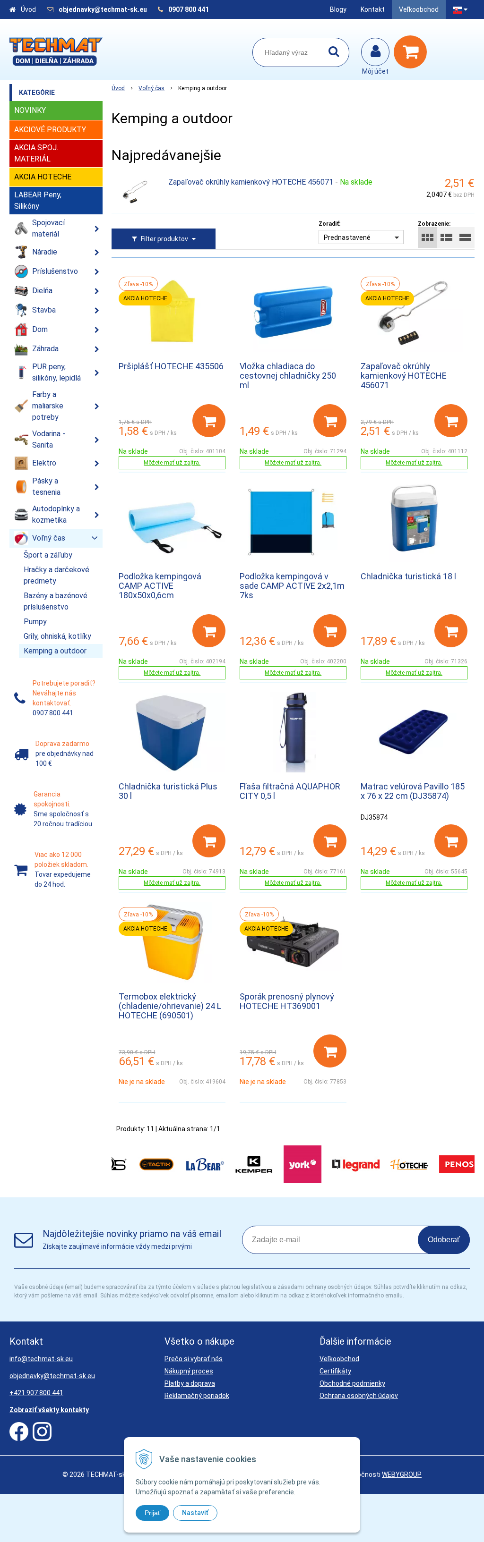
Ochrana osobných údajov (359, 1395)
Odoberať (444, 1240)
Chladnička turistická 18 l (408, 576)
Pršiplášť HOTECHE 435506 (171, 366)
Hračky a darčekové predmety (56, 575)
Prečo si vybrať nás (193, 1359)
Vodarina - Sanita (48, 439)
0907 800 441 (188, 9)
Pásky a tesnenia (46, 486)
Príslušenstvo (55, 271)
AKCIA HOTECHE (42, 176)
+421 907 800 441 (36, 1393)
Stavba (44, 309)
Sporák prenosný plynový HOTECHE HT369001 (287, 1001)
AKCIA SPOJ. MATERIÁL (36, 153)
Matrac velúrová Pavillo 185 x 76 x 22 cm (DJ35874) (413, 791)
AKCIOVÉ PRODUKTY (50, 129)
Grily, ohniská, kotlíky (57, 636)
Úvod (28, 9)
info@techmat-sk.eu (41, 1359)
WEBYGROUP (402, 1474)
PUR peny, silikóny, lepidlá (56, 372)
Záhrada (45, 348)
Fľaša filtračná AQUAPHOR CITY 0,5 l (290, 791)
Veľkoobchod (419, 9)
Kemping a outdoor (55, 650)
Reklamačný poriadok (196, 1395)
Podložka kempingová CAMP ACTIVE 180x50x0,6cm (160, 585)
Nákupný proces (188, 1371)
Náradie (44, 251)
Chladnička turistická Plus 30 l (168, 791)
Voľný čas (151, 88)
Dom (40, 329)
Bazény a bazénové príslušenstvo (55, 601)
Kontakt (373, 9)
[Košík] (413, 51)
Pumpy (35, 621)
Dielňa (42, 290)
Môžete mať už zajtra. (172, 462)
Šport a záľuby (48, 555)
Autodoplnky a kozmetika (56, 514)
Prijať (152, 1513)
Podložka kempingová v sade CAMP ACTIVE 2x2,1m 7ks (292, 585)
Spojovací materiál (48, 228)
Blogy (338, 9)
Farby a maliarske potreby (47, 406)
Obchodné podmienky (352, 1383)
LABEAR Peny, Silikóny (37, 200)
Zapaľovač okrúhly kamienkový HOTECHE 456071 (250, 182)
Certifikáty (335, 1371)
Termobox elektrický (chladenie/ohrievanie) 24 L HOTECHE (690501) (170, 1005)
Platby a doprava (189, 1383)
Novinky (30, 110)
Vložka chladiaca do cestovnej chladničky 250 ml (288, 375)
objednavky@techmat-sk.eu (103, 9)
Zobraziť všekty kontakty (49, 1410)
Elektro (44, 462)
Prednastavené (347, 237)
